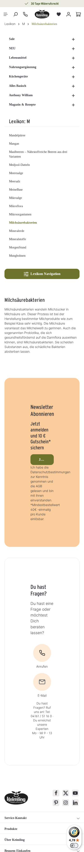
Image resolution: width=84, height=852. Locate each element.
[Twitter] (65, 793)
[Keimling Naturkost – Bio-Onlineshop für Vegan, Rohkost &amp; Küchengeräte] (42, 14)
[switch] (74, 845)
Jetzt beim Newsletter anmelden (46, 459)
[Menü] (5, 14)
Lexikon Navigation (44, 274)
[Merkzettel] (58, 14)
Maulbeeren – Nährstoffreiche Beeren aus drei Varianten (38, 154)
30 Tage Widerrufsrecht (45, 3)
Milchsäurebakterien (23, 222)
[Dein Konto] (68, 14)
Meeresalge (16, 173)
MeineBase (16, 189)
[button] (73, 39)
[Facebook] (56, 793)
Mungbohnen (17, 255)
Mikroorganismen (20, 214)
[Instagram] (65, 802)
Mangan (14, 143)
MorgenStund (17, 247)
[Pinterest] (56, 802)
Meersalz (14, 181)
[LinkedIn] (75, 802)
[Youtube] (75, 793)
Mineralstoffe (17, 239)
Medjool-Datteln (19, 165)
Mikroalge (15, 198)
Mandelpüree (17, 135)
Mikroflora (16, 206)
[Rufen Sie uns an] (25, 14)
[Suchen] (15, 14)
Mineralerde (16, 231)
